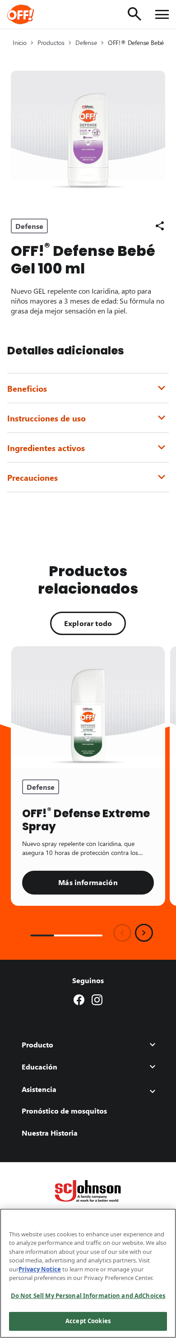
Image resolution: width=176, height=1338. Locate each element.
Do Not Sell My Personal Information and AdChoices (88, 1296)
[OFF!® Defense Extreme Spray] (88, 707)
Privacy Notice (40, 1269)
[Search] (134, 14)
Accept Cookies (88, 1321)
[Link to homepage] (33, 14)
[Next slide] (144, 933)
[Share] (159, 225)
